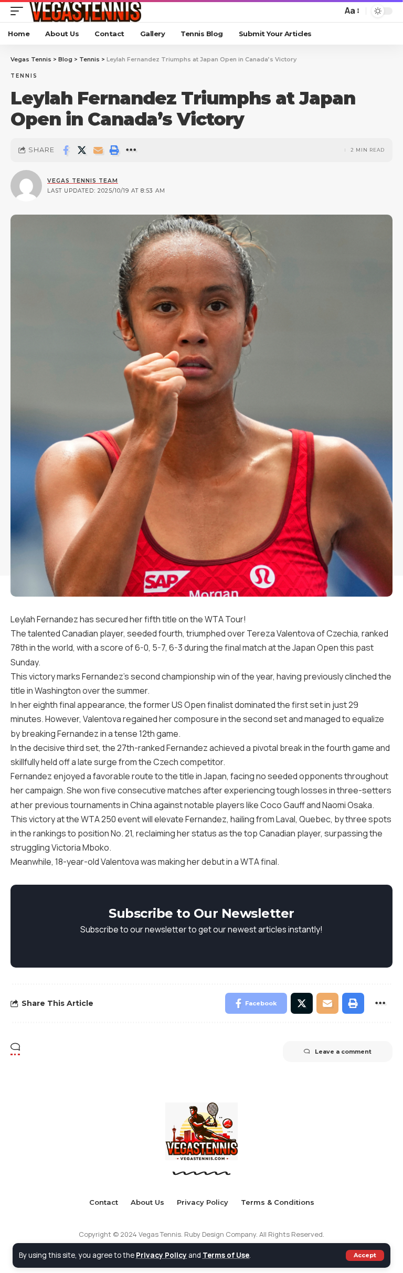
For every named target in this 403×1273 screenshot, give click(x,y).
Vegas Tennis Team (82, 180)
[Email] (98, 150)
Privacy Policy (161, 1255)
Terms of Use (226, 1255)
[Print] (114, 150)
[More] (130, 150)
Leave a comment (343, 1051)
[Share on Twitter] (82, 150)
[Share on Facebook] (65, 150)
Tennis (24, 75)
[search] (332, 11)
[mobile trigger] (19, 11)
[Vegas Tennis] (84, 11)
